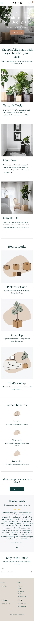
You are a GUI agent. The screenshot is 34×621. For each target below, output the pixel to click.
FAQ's (19, 593)
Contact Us (21, 591)
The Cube (4, 586)
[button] (17, 32)
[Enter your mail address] (31, 572)
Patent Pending (5, 603)
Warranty (20, 586)
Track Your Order (22, 596)
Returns (20, 588)
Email (2, 568)
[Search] (28, 3)
